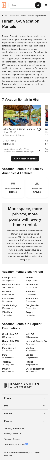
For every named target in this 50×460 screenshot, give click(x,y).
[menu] (46, 5)
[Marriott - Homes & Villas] (4, 5)
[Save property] (39, 129)
